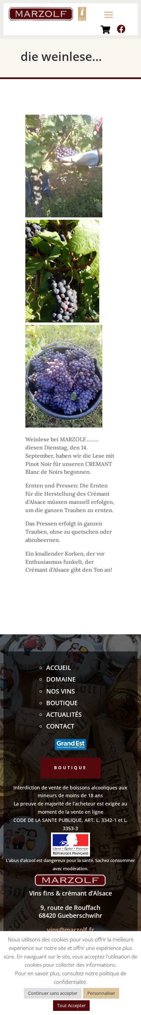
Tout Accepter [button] (71, 1005)
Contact (60, 726)
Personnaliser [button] (101, 993)
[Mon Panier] (105, 30)
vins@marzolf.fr (70, 930)
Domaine (61, 679)
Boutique (62, 703)
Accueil (58, 667)
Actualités (64, 714)
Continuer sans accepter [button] (52, 993)
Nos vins (60, 691)
